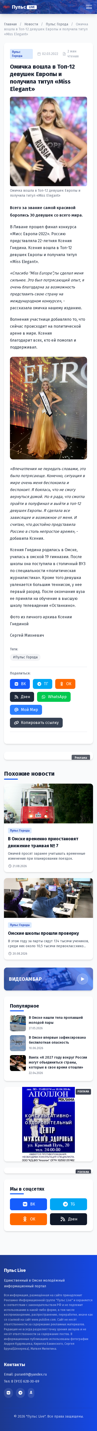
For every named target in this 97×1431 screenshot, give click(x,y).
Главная (11, 24)
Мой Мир (29, 709)
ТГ (46, 683)
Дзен (25, 696)
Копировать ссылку (40, 722)
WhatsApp (57, 696)
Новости (31, 24)
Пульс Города (57, 24)
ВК (23, 683)
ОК (68, 683)
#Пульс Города (25, 657)
